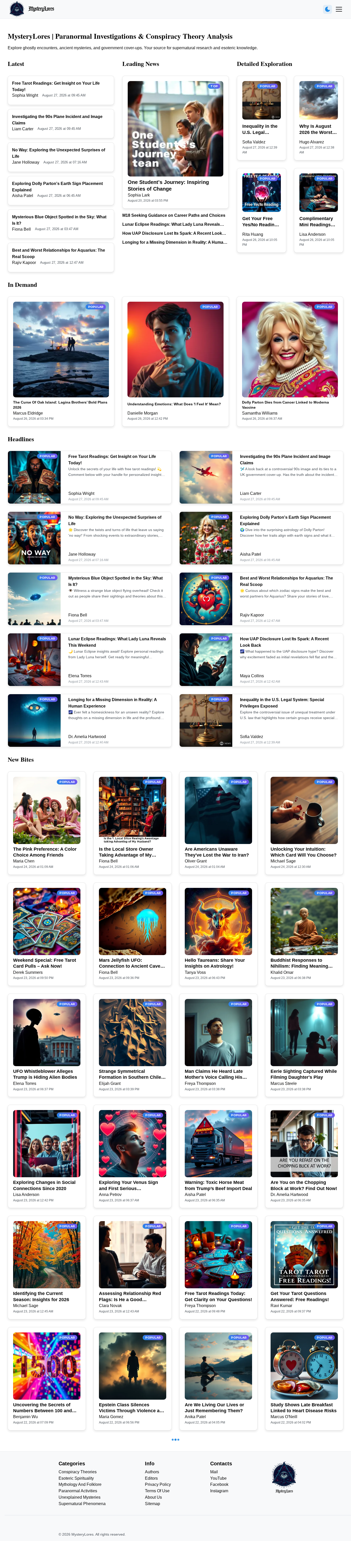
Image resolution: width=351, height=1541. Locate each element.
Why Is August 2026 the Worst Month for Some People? (317, 129)
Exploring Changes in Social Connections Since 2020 (44, 1185)
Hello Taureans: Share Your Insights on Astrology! (215, 963)
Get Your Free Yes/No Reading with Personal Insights (259, 222)
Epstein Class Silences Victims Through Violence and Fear (132, 1408)
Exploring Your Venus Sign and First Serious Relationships (128, 1186)
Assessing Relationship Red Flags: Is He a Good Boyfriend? (130, 1297)
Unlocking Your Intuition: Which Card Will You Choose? (304, 852)
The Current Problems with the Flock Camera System (218, 1518)
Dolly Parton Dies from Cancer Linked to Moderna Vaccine (285, 404)
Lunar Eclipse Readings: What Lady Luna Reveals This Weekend (171, 225)
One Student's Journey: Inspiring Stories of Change (168, 185)
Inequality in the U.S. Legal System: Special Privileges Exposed (260, 129)
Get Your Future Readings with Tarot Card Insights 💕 (129, 1518)
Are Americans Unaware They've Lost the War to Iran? (217, 852)
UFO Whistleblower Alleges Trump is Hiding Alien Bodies (45, 1074)
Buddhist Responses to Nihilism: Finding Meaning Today (299, 963)
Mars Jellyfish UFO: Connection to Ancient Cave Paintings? (129, 963)
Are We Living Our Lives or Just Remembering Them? (214, 1407)
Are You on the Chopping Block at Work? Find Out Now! (304, 1185)
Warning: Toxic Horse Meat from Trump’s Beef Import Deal (218, 1185)
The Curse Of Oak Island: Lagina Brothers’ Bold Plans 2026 (60, 404)
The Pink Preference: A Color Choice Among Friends (45, 852)
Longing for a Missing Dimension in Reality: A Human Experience (174, 243)
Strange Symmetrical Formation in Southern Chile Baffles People (130, 1075)
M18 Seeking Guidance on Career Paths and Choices (173, 215)
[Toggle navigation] (339, 9)
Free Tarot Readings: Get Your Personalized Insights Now (304, 1518)
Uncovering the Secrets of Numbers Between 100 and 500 (42, 1408)
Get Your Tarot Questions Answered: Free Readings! (300, 1296)
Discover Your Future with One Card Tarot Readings (41, 1518)
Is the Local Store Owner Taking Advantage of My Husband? (126, 852)
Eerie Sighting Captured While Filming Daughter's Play (304, 1074)
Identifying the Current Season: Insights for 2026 (41, 1296)
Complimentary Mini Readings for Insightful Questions (316, 222)
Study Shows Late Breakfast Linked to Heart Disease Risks (304, 1407)
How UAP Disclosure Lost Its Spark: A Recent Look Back (172, 234)
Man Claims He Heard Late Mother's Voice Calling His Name (214, 1075)
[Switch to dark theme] (327, 9)
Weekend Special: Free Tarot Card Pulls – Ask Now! (44, 963)
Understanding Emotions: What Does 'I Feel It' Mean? (174, 404)
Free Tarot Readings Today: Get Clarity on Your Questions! (218, 1296)
